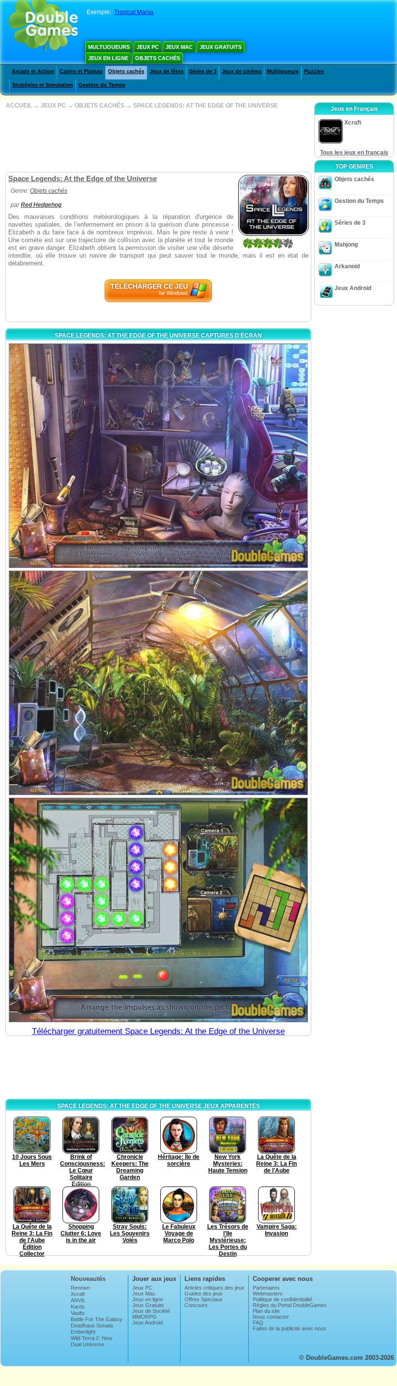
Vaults (78, 1313)
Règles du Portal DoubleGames (290, 1305)
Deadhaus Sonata (92, 1325)
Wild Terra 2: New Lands (91, 1341)
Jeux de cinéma (241, 71)
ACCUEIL (19, 105)
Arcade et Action (33, 71)
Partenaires (266, 1288)
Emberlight (83, 1332)
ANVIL (78, 1300)
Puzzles (314, 71)
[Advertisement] (157, 140)
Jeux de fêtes (166, 71)
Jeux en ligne (108, 58)
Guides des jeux (203, 1293)
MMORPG (144, 1317)
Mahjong (346, 244)
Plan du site (266, 1311)
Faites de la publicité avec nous (289, 1328)
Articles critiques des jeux (214, 1288)
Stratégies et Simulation (42, 85)
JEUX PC (53, 105)
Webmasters (268, 1293)
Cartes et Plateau (81, 71)
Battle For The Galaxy (96, 1319)
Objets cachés (157, 58)
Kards (78, 1306)
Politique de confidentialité (282, 1299)
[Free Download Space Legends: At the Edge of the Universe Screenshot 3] (158, 910)
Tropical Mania (133, 12)
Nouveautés (88, 1278)
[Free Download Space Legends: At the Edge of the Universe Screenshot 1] (158, 455)
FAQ (258, 1322)
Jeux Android (353, 288)
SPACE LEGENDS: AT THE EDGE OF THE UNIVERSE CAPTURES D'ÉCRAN (158, 335)
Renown (80, 1288)
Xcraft (78, 1294)
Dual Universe (87, 1344)
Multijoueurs (109, 47)
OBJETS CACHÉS (99, 105)
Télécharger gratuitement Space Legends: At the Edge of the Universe (158, 1031)
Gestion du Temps (101, 85)
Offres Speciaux (203, 1299)
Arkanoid (347, 266)
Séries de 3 (202, 71)
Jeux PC (148, 47)
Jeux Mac (179, 47)
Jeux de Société (151, 1311)
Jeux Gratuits (220, 47)
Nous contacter (271, 1317)
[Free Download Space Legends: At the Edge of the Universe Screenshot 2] (158, 682)
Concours (196, 1305)
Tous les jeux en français (354, 152)
